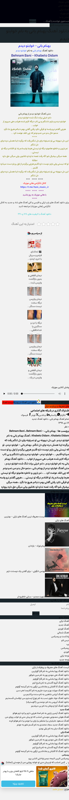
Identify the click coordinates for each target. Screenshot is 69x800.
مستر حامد (57, 789)
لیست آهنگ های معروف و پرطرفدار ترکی (50, 667)
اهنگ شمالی (63, 633)
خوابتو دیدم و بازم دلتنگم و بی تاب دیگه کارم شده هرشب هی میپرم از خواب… (35, 456)
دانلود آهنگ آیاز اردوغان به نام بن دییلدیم (50, 706)
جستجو (32, 21)
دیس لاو (65, 640)
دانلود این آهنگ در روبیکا (25, 402)
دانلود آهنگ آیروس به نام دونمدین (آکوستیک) (47, 702)
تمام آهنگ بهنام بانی (59, 419)
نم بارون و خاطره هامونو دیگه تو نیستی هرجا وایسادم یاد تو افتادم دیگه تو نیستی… (35, 475)
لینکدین (43, 415)
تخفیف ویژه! (18, 784)
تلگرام (63, 415)
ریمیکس (65, 648)
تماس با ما (64, 17)
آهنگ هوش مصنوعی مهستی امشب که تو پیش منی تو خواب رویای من (37, 717)
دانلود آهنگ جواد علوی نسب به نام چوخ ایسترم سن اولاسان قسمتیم (37, 698)
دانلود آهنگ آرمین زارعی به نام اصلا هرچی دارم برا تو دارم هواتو (41, 713)
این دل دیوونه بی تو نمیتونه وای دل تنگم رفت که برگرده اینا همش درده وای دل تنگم (36, 442)
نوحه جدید (64, 660)
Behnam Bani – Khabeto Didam (37, 433)
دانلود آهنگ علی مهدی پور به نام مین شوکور (49, 675)
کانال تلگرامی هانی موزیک (34, 183)
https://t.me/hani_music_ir (34, 187)
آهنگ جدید (63, 625)
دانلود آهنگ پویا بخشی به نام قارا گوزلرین (50, 671)
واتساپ (53, 415)
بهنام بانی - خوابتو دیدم (18, 445)
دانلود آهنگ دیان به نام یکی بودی (54, 729)
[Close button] (66, 763)
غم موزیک (64, 13)
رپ (67, 644)
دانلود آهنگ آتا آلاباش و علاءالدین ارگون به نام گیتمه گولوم (42, 687)
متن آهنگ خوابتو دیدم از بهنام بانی (50, 468)
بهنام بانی (44, 46)
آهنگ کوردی (63, 629)
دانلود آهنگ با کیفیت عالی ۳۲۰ (55, 402)
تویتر (33, 415)
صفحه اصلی (63, 6)
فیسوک (25, 415)
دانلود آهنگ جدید (40, 419)
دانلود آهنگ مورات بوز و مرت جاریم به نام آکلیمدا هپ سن (42, 690)
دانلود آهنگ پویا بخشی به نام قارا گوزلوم (51, 679)
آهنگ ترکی (64, 10)
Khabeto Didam (46, 56)
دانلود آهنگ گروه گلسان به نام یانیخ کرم (50, 683)
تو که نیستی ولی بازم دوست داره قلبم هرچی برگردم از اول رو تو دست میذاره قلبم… (34, 450)
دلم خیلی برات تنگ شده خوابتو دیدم (25, 463)
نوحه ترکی (64, 656)
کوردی (66, 652)
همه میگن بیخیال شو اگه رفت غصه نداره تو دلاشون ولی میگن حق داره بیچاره (35, 484)
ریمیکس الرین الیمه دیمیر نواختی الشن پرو (49, 758)
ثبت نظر (35, 613)
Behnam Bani (21, 56)
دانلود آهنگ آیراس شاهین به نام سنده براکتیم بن (46, 694)
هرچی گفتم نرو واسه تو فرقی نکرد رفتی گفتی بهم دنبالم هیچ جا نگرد (34, 480)
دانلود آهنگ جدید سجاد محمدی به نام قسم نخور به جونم (43, 725)
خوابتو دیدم (26, 46)
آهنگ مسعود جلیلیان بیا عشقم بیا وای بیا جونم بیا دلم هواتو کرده (39, 721)
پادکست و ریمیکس (60, 636)
